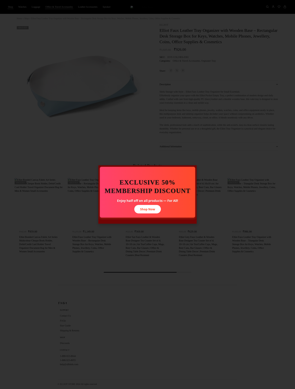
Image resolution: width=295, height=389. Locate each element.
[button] (193, 169)
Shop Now (147, 209)
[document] (147, 194)
